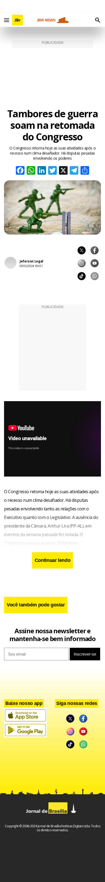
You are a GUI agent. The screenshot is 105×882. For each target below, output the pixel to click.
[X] (63, 171)
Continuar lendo (53, 560)
